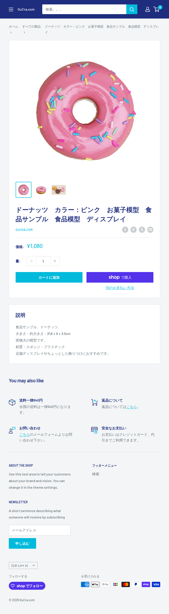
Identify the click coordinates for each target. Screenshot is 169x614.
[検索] (131, 9)
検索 (95, 474)
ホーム (13, 26)
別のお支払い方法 (120, 287)
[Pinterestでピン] (133, 229)
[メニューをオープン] (11, 9)
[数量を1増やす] (54, 261)
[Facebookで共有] (125, 229)
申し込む (22, 543)
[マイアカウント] (147, 9)
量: (18, 261)
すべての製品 (31, 26)
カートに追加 (49, 277)
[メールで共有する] (150, 229)
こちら (131, 406)
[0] (156, 9)
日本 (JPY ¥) (19, 565)
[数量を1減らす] (31, 261)
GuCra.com (24, 230)
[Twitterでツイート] (142, 229)
